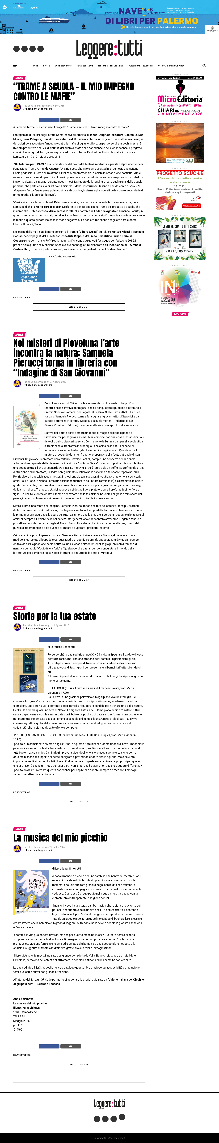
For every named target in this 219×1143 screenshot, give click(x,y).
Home (35, 65)
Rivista (46, 65)
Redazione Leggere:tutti (39, 108)
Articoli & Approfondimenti (172, 65)
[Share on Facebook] (49, 120)
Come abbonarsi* (63, 65)
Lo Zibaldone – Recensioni (140, 65)
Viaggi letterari (84, 65)
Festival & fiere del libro (110, 65)
